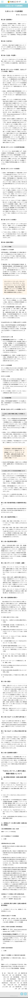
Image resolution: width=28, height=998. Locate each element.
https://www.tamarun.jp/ (13, 114)
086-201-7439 (17, 898)
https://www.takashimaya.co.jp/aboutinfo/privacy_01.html (15, 936)
